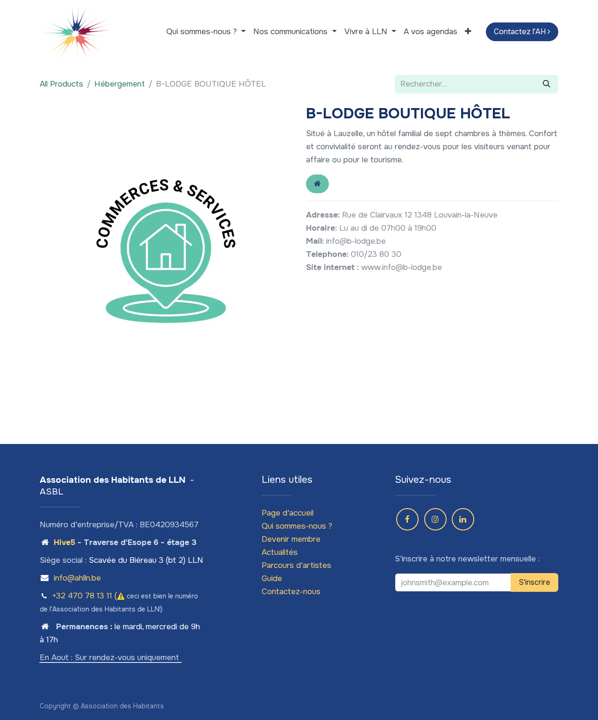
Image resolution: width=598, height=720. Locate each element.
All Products (61, 84)
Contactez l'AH (521, 31)
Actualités (280, 552)
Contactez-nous (291, 591)
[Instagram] (435, 519)
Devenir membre (291, 539)
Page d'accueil (287, 513)
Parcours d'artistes (296, 565)
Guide (272, 578)
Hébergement (119, 84)
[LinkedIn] (463, 519)
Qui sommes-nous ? (297, 526)
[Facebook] (407, 519)
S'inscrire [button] (534, 582)
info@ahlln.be (77, 578)
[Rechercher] (546, 84)
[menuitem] (206, 32)
